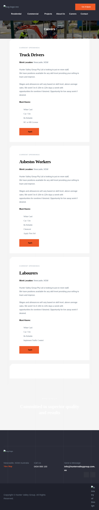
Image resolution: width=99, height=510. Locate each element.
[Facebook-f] (86, 474)
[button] (85, 7)
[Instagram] (92, 474)
